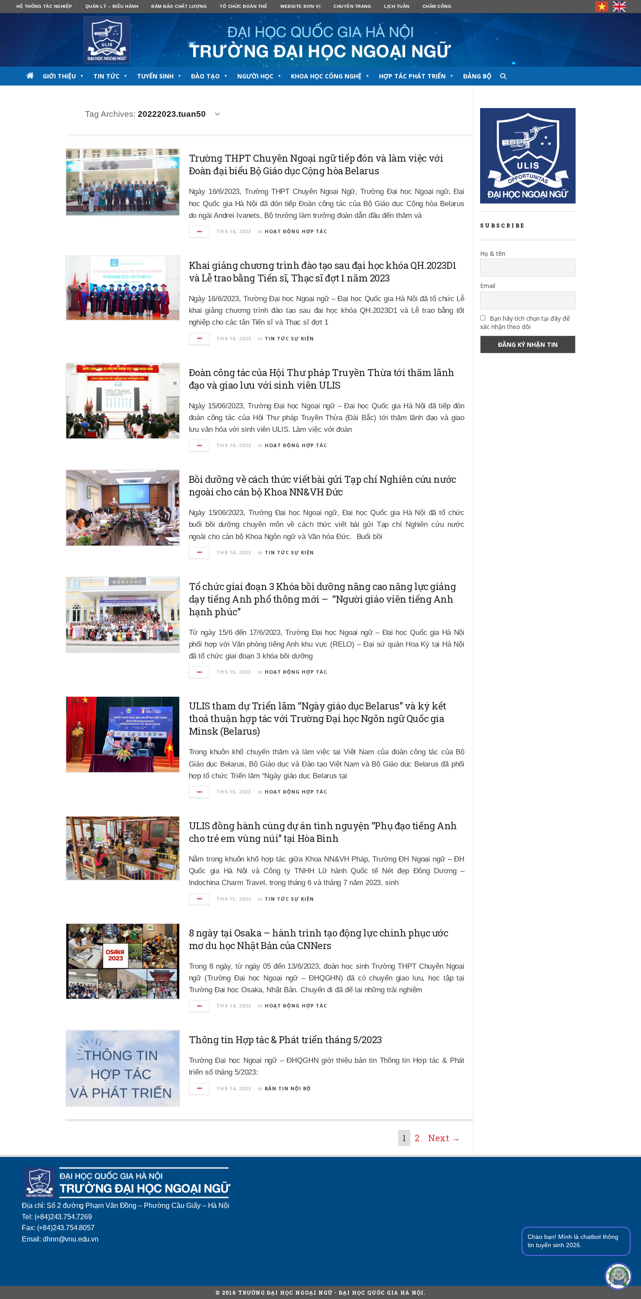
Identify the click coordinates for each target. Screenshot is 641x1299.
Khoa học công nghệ (326, 76)
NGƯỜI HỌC (255, 76)
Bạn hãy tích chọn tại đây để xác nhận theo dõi (525, 322)
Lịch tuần (396, 6)
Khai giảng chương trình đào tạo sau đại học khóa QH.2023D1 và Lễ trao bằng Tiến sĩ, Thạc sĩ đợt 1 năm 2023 (322, 271)
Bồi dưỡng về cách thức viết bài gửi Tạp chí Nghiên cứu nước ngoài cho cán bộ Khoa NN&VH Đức (322, 485)
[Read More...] (199, 231)
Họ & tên (492, 253)
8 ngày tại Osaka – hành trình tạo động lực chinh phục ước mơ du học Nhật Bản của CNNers (318, 939)
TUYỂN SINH (155, 76)
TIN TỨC (106, 76)
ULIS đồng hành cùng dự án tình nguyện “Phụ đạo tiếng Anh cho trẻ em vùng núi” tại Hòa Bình (323, 832)
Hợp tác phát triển (412, 76)
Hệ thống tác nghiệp (44, 6)
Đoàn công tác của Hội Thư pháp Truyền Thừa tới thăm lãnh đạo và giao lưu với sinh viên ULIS (321, 378)
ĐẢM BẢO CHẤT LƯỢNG (179, 6)
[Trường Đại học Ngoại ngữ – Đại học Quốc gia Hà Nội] (320, 40)
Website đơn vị (300, 6)
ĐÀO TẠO (205, 76)
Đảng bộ (477, 76)
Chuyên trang (352, 6)
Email (487, 286)
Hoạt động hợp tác (296, 231)
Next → (444, 1137)
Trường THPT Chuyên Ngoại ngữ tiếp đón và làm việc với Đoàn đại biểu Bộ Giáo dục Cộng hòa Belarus (316, 164)
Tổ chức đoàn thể (243, 6)
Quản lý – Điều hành (112, 6)
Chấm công (437, 6)
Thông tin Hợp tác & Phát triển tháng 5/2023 (285, 1039)
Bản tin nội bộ (288, 1088)
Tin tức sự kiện (289, 338)
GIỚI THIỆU (59, 76)
